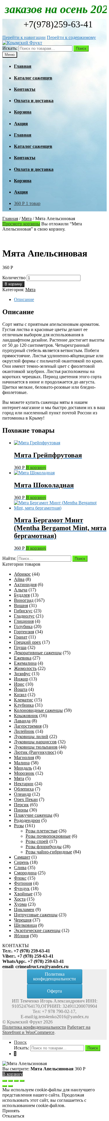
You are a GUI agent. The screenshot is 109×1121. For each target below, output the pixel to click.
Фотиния (23, 883)
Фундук (22, 888)
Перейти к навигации (24, 37)
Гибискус (23, 610)
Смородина (25, 872)
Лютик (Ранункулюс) (35, 752)
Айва (19, 579)
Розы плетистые (42, 830)
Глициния (24, 621)
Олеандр (22, 794)
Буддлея (22, 595)
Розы (19, 825)
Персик (21, 804)
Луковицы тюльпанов (36, 747)
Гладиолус (24, 615)
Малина (22, 762)
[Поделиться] (10, 1081)
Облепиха (24, 788)
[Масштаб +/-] (22, 1081)
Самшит (22, 857)
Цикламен (24, 909)
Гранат (20, 636)
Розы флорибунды (44, 846)
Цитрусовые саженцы (36, 914)
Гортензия (24, 631)
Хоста (20, 899)
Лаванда (22, 720)
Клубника (24, 705)
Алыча (20, 589)
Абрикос (22, 574)
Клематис (23, 699)
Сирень (21, 862)
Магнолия (24, 757)
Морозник (24, 773)
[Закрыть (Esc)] (4, 1081)
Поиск (81, 48)
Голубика (23, 626)
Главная (10, 218)
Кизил (20, 694)
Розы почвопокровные (48, 836)
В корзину (13, 284)
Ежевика (22, 657)
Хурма (20, 904)
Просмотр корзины (21, 223)
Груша (20, 647)
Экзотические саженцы (37, 930)
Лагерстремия (28, 726)
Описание (24, 299)
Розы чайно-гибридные (49, 851)
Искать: (9, 48)
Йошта (20, 689)
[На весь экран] (16, 1081)
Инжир (21, 678)
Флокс (20, 878)
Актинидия (25, 584)
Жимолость (25, 668)
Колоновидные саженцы (38, 710)
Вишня (21, 605)
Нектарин (23, 783)
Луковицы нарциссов (35, 741)
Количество (14, 277)
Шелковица (25, 925)
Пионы (21, 809)
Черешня (22, 919)
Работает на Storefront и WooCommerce (46, 1030)
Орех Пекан (26, 799)
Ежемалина (25, 663)
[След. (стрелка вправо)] (10, 1086)
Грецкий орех (27, 642)
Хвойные (23, 893)
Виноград (23, 600)
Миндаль (23, 767)
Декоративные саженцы (38, 652)
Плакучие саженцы (33, 815)
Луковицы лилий (31, 736)
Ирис (19, 684)
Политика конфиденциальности (34, 1027)
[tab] (60, 299)
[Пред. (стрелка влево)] (4, 1086)
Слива (20, 867)
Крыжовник (26, 715)
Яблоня (21, 935)
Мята (27, 218)
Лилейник (24, 731)
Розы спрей (37, 841)
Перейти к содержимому (71, 37)
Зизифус (22, 673)
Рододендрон (27, 820)
